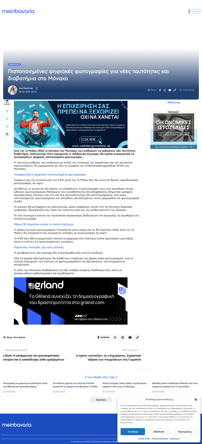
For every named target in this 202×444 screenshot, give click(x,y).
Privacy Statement (160, 438)
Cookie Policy (144, 438)
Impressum (175, 438)
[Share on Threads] (122, 337)
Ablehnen (158, 431)
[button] (195, 399)
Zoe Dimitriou (26, 88)
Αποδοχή (133, 431)
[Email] (170, 90)
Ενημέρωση (14, 64)
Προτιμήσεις (185, 431)
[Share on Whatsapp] (165, 90)
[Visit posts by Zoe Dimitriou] (12, 90)
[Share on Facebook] (160, 90)
